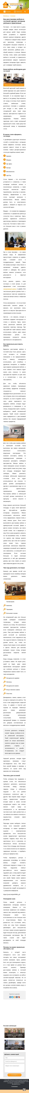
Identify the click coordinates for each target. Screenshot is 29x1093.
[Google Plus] (19, 997)
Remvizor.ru (6, 15)
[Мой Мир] (17, 997)
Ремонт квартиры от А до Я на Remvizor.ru (12, 4)
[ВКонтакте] (10, 997)
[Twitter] (12, 997)
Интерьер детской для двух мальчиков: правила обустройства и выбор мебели (14, 1047)
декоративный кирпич (9, 289)
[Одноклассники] (14, 997)
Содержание (14, 1086)
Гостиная (13, 15)
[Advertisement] (14, 1010)
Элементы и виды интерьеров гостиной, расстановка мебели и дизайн (14, 1035)
